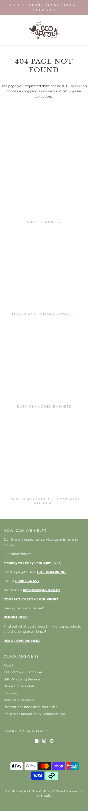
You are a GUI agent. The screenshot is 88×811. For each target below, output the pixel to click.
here (78, 86)
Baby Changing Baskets (44, 406)
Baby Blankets (44, 222)
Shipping (11, 693)
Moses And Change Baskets (44, 314)
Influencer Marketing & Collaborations (34, 714)
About (9, 665)
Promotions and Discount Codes (30, 707)
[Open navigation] (6, 30)
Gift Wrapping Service (22, 679)
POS (56, 791)
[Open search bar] (68, 30)
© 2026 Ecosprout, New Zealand (27, 791)
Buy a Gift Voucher (19, 686)
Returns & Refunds (19, 700)
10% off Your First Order (23, 672)
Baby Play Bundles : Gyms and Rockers (44, 501)
